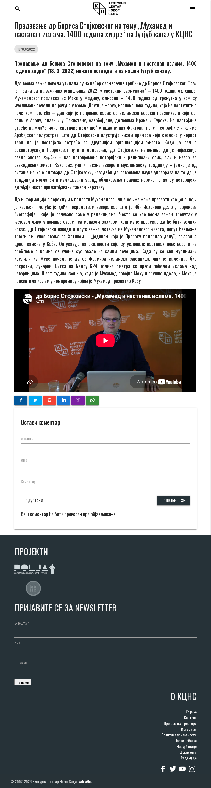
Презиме (20, 662)
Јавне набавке (186, 740)
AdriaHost (86, 781)
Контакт (190, 717)
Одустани (34, 500)
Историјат (189, 729)
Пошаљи (173, 500)
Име (24, 460)
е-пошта (27, 438)
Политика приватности (179, 735)
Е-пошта (21, 623)
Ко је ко (191, 712)
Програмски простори (180, 723)
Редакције (189, 758)
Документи (188, 752)
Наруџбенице (187, 746)
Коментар (28, 481)
